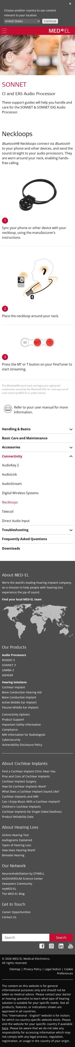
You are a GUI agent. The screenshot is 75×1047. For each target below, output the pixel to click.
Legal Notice (53, 969)
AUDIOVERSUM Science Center (22, 878)
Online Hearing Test (15, 835)
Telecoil (7, 511)
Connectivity (12, 456)
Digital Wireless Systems (20, 493)
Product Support (13, 719)
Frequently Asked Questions (24, 539)
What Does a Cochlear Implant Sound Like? (30, 791)
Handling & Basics (16, 429)
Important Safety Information (21, 724)
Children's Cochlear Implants (21, 806)
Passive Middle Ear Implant (20, 707)
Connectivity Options (16, 714)
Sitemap (14, 969)
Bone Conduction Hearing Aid (22, 692)
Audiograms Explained (17, 840)
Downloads (11, 548)
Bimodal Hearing (13, 855)
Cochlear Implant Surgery (19, 781)
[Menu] (4, 31)
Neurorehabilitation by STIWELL (23, 873)
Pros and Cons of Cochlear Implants (26, 776)
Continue (50, 21)
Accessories (11, 447)
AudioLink (9, 474)
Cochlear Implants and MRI (20, 796)
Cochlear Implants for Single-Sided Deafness (32, 812)
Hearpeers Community (17, 884)
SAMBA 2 (8, 670)
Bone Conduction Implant (19, 697)
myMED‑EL (9, 889)
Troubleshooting (15, 530)
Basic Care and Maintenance (24, 438)
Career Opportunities (16, 912)
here (5, 1028)
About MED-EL (15, 576)
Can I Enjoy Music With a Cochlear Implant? (31, 801)
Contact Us (9, 917)
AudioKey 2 (10, 465)
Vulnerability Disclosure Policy (22, 745)
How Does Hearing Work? (18, 850)
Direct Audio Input (16, 521)
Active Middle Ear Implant (19, 702)
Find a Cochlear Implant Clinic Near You (28, 771)
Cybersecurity (11, 740)
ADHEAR (7, 675)
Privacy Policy (32, 969)
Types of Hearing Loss (16, 845)
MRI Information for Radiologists (23, 735)
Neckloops (10, 502)
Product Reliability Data (17, 817)
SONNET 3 (9, 665)
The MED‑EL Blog (13, 894)
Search (61, 937)
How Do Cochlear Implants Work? (24, 786)
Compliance (10, 729)
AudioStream (12, 483)
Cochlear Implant (13, 687)
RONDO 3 (8, 660)
